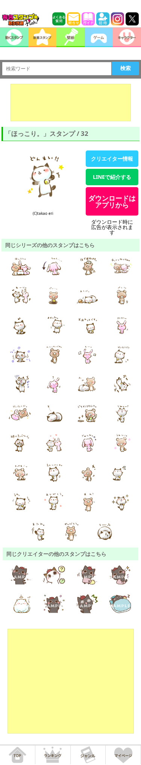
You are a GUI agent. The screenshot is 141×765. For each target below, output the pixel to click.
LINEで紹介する (112, 176)
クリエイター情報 (112, 158)
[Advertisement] (71, 102)
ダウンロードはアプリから (112, 201)
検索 (125, 68)
